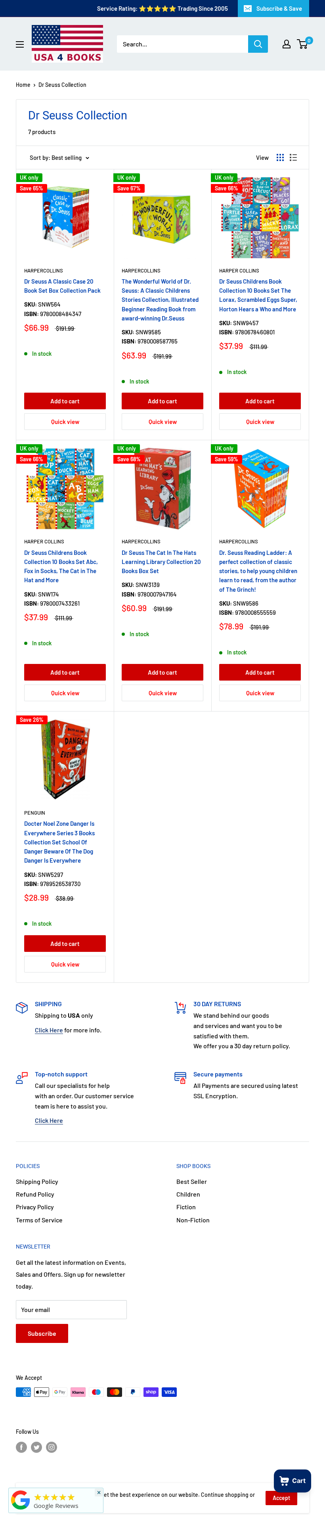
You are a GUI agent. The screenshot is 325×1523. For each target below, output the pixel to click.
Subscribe (42, 1333)
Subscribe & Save (279, 8)
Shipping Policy (37, 1181)
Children (188, 1194)
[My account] (287, 44)
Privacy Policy (35, 1206)
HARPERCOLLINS (43, 270)
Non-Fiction (193, 1220)
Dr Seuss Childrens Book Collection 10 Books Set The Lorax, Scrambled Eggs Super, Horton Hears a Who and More (258, 295)
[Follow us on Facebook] (21, 1446)
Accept (281, 1497)
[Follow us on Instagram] (51, 1446)
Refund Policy (35, 1194)
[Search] (258, 44)
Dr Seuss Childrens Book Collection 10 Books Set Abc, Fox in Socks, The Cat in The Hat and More (61, 566)
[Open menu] (20, 44)
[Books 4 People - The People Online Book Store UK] (20, 1509)
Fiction (186, 1206)
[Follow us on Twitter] (36, 1446)
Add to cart (65, 401)
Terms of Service (39, 1220)
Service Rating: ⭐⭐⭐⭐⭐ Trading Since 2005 (162, 8)
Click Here (49, 1030)
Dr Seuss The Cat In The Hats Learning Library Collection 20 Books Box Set (161, 562)
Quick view (65, 421)
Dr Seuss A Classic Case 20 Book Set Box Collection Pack (62, 286)
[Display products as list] (293, 157)
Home (23, 84)
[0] (303, 44)
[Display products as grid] (280, 157)
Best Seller (191, 1181)
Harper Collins (239, 270)
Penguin (34, 812)
